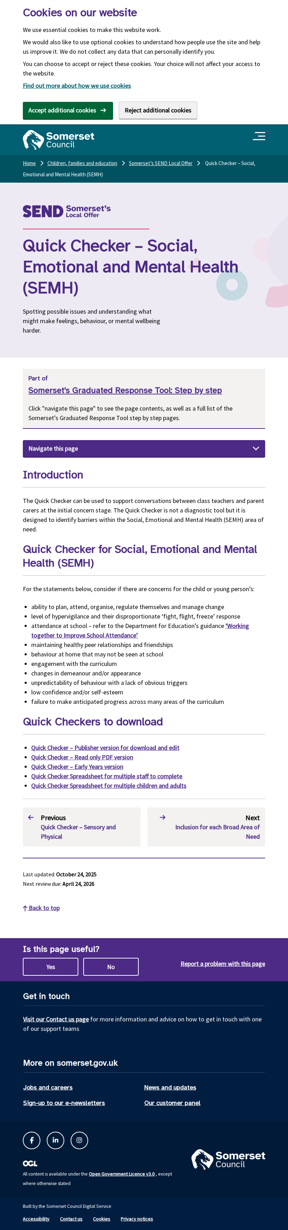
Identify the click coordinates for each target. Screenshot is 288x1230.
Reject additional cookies (158, 110)
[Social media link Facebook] (32, 1140)
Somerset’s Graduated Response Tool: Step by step (125, 390)
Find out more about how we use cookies (77, 85)
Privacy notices (137, 1219)
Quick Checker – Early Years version (77, 767)
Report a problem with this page (223, 964)
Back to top (43, 908)
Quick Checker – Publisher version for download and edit (105, 748)
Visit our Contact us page (56, 1019)
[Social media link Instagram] (79, 1140)
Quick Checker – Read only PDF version (82, 757)
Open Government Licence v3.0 (122, 1174)
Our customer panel (172, 1103)
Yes (50, 967)
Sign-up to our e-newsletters (64, 1103)
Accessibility (36, 1219)
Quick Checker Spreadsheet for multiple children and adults (108, 785)
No (111, 967)
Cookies (101, 1219)
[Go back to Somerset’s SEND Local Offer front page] (84, 211)
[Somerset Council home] (58, 140)
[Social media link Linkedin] (55, 1140)
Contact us (71, 1219)
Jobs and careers (48, 1087)
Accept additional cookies (62, 110)
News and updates (170, 1087)
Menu (260, 136)
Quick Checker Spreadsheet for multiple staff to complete (106, 776)
